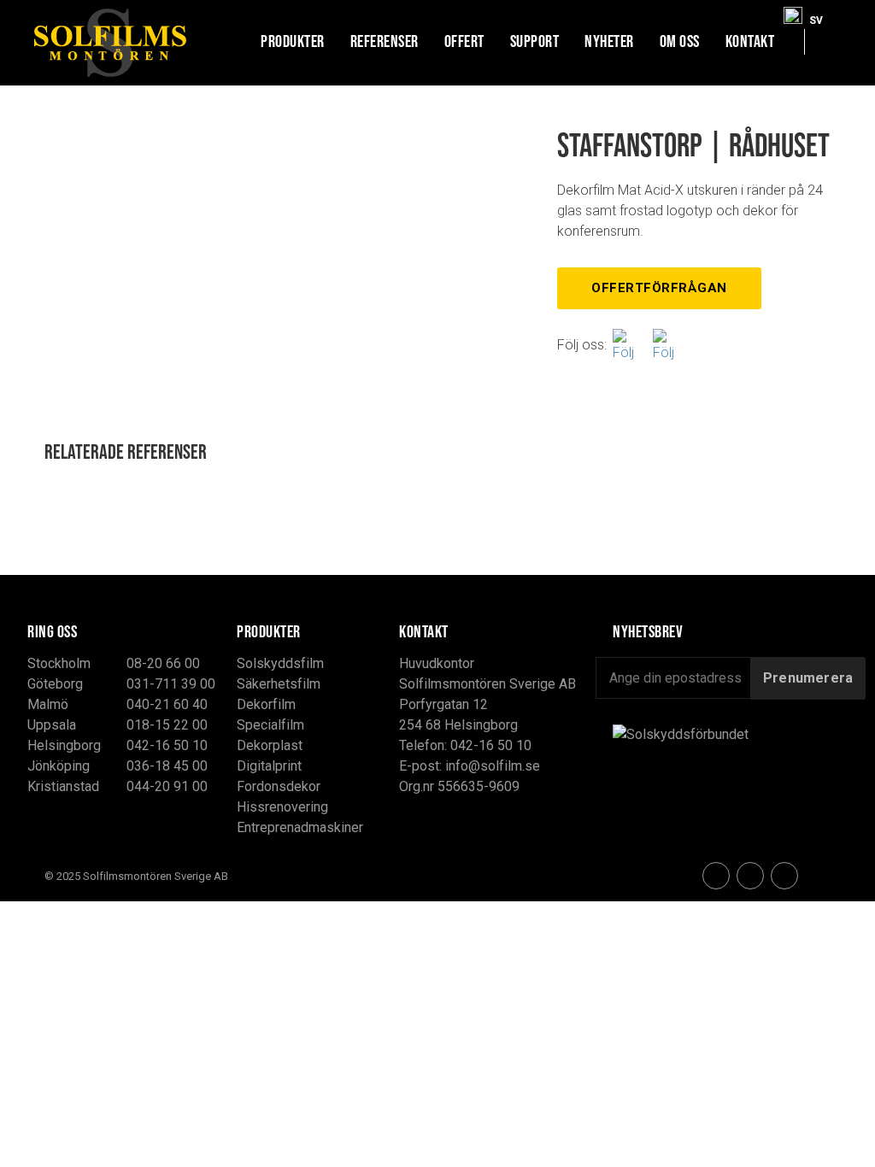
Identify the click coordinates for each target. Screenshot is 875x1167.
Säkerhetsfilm (278, 684)
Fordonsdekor (278, 786)
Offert (464, 41)
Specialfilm (270, 725)
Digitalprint (269, 766)
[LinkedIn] (784, 875)
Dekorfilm (266, 704)
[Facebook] (630, 345)
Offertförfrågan (659, 288)
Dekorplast (269, 745)
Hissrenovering (282, 807)
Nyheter (609, 41)
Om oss (680, 41)
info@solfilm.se (492, 766)
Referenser (384, 41)
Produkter (293, 41)
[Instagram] (670, 345)
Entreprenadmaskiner (300, 827)
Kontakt (750, 41)
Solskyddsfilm (280, 663)
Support (535, 41)
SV (816, 17)
